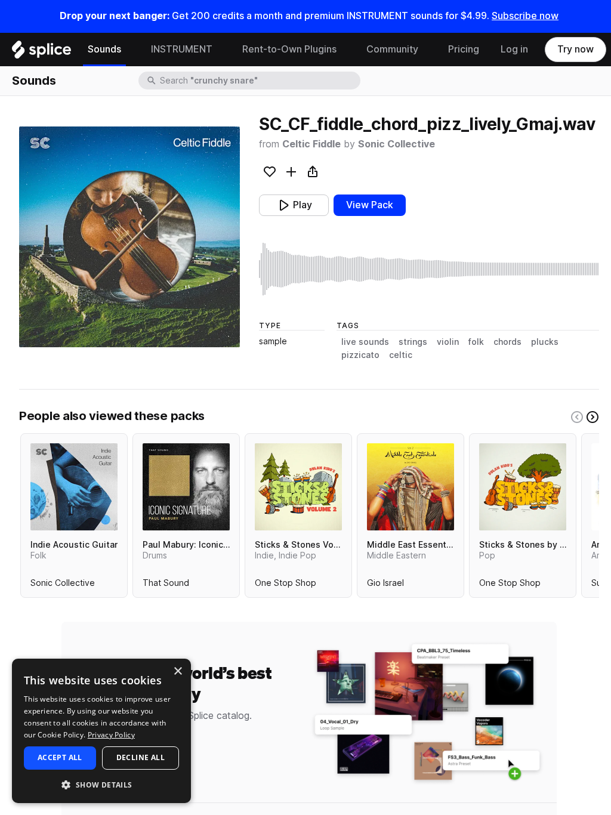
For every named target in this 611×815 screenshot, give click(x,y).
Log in (514, 49)
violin (448, 342)
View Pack (369, 205)
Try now (575, 49)
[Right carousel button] (592, 417)
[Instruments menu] (221, 49)
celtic (400, 355)
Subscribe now (525, 15)
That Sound (166, 585)
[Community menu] (427, 49)
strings (413, 342)
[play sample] (429, 269)
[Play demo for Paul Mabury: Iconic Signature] (186, 487)
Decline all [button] (140, 757)
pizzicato (360, 355)
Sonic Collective (396, 144)
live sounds (365, 342)
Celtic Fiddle (311, 144)
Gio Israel (385, 585)
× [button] (177, 671)
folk (476, 342)
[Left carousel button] (577, 417)
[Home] (41, 52)
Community (392, 49)
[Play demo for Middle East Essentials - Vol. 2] (410, 487)
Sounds (104, 49)
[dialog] (101, 731)
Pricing (463, 49)
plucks (544, 342)
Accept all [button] (60, 757)
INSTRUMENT (181, 49)
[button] (101, 784)
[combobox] (259, 80)
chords (507, 342)
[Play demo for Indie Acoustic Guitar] (74, 487)
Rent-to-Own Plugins (289, 49)
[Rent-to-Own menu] (345, 49)
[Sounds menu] (130, 49)
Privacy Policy (111, 735)
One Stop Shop (285, 585)
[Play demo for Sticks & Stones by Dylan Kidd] (522, 487)
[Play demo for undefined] (129, 237)
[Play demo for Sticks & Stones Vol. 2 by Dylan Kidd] (298, 487)
